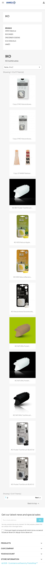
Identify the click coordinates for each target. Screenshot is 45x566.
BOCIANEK (9, 34)
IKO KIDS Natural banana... (22, 277)
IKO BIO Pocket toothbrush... (22, 208)
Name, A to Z (22, 67)
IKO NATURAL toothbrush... (22, 415)
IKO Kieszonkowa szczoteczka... (22, 312)
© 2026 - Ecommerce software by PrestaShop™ (20, 563)
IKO (7, 16)
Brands (8, 28)
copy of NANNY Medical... (23, 173)
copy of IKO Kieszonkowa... (22, 104)
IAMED (7, 44)
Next (38, 497)
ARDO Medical (10, 31)
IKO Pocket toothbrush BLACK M (22, 450)
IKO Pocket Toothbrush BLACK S (22, 484)
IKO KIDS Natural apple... (22, 242)
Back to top (34, 503)
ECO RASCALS (10, 41)
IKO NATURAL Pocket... (22, 346)
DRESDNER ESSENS (12, 38)
